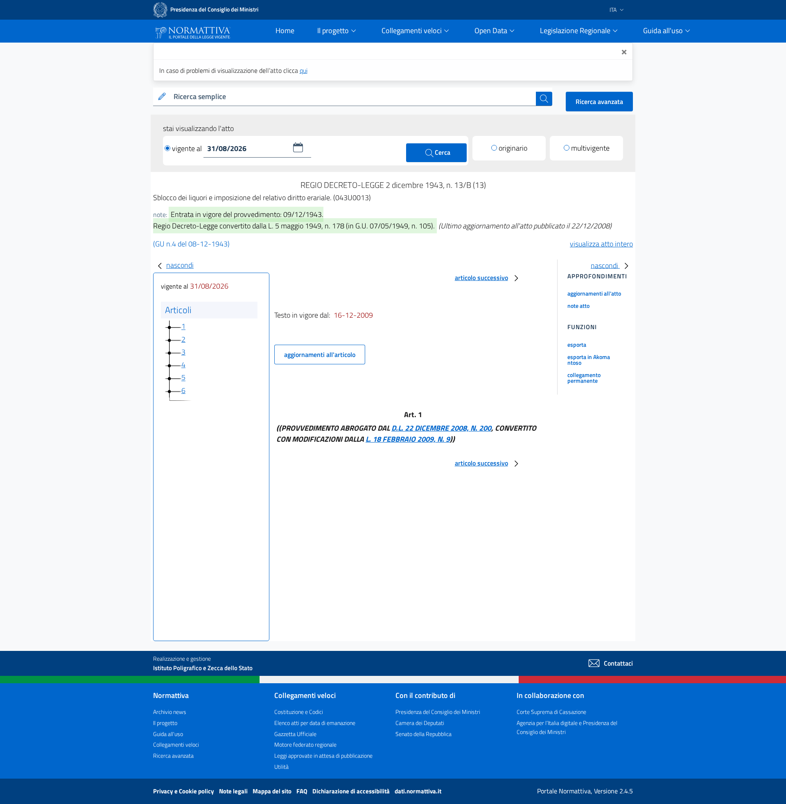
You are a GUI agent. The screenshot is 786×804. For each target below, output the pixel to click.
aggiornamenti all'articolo (319, 354)
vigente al (187, 148)
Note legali (234, 791)
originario (513, 148)
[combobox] (353, 97)
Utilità (281, 766)
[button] (298, 147)
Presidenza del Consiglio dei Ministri (437, 711)
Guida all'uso (168, 733)
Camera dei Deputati (419, 722)
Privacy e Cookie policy (184, 791)
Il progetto (165, 722)
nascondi (180, 265)
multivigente (590, 148)
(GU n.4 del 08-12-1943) (191, 243)
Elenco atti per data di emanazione (314, 722)
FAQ (302, 791)
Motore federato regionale (305, 744)
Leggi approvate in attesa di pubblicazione (323, 755)
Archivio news (169, 711)
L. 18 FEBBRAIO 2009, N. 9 (408, 439)
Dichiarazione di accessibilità (351, 791)
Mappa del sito (273, 791)
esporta (576, 344)
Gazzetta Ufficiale (295, 733)
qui (303, 70)
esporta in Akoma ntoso (588, 359)
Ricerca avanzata (599, 101)
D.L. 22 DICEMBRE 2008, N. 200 (441, 428)
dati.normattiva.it (418, 791)
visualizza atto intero (601, 243)
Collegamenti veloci (176, 744)
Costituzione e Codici (298, 711)
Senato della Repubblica (423, 733)
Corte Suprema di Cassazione (551, 711)
